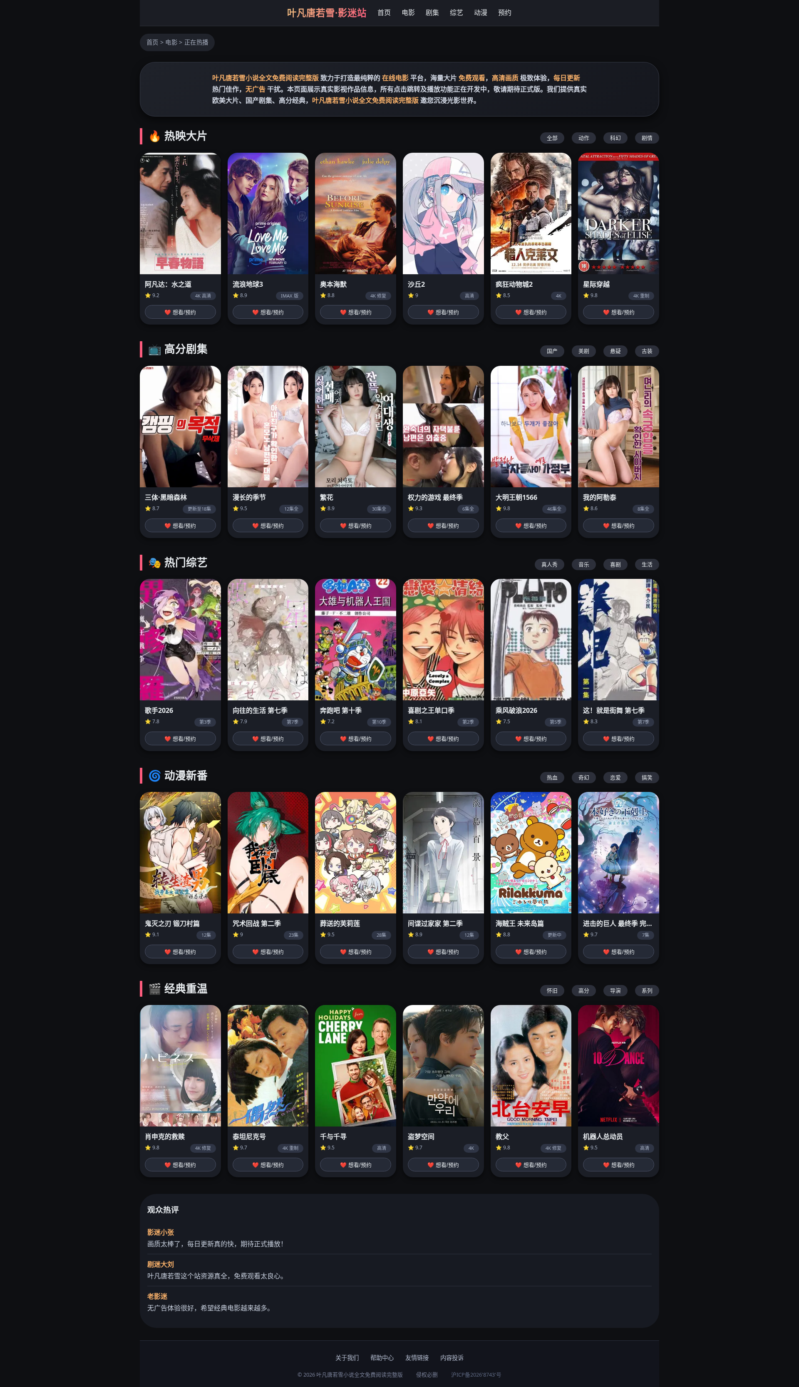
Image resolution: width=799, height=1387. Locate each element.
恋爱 (615, 777)
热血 (552, 777)
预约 (504, 12)
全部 (552, 137)
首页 (384, 12)
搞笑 (647, 777)
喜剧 (615, 564)
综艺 (456, 12)
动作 (583, 137)
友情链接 (417, 1358)
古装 (647, 351)
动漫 (480, 12)
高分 (583, 990)
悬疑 (615, 351)
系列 (647, 990)
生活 (647, 564)
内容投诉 (452, 1358)
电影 (408, 12)
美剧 (583, 351)
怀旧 (552, 990)
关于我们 (347, 1358)
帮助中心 (382, 1358)
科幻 (615, 137)
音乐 (583, 564)
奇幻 (583, 777)
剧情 (647, 137)
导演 (615, 990)
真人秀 (549, 564)
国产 (552, 351)
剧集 (432, 12)
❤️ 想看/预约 (180, 312)
